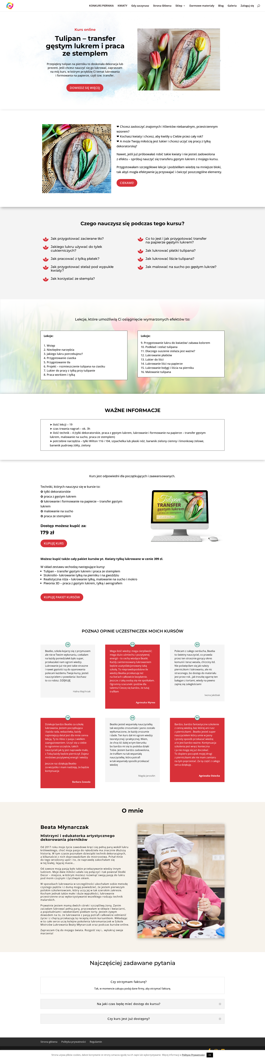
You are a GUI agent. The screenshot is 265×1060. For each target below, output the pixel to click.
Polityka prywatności (73, 1041)
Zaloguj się (247, 6)
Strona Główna (162, 6)
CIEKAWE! (127, 183)
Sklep (178, 6)
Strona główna (48, 1041)
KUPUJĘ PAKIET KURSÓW (62, 597)
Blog (221, 6)
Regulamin (96, 1041)
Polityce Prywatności (193, 1054)
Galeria (232, 6)
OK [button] (209, 1055)
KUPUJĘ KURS (54, 543)
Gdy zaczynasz (140, 6)
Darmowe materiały (201, 6)
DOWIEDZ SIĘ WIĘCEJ (85, 88)
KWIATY (122, 6)
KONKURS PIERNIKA (101, 6)
